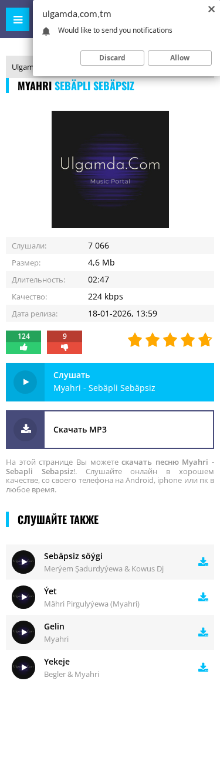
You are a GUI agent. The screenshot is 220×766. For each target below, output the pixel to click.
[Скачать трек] (203, 562)
